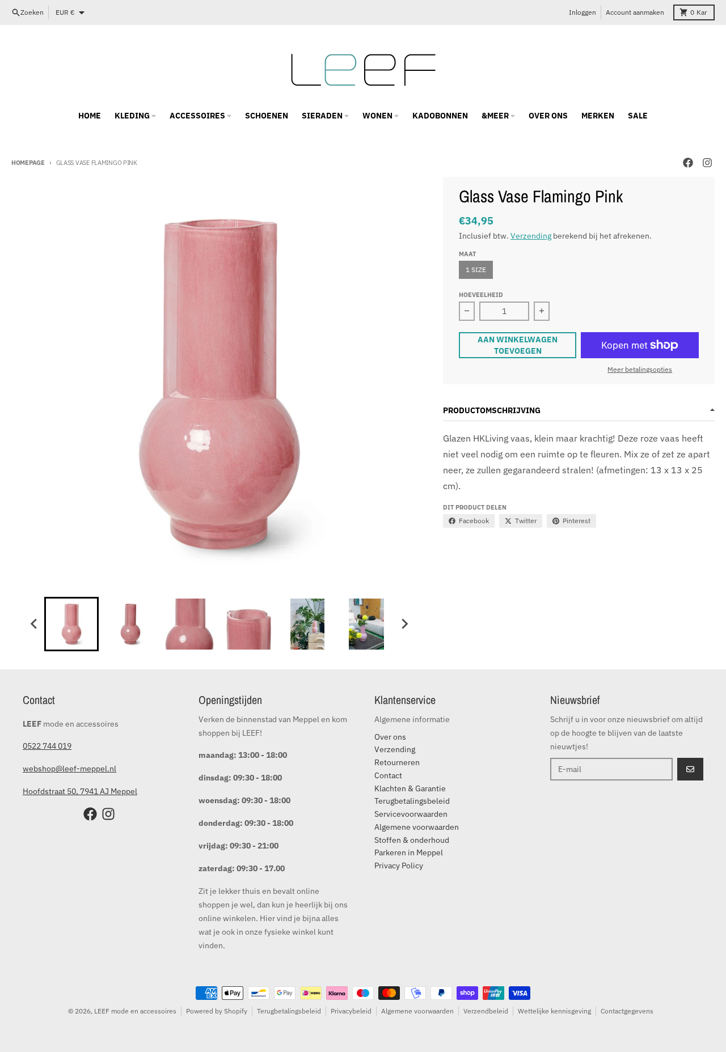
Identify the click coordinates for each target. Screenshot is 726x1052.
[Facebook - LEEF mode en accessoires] (688, 162)
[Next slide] (404, 624)
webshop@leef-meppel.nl (69, 768)
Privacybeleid (351, 1011)
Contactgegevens (627, 1011)
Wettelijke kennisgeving (554, 1011)
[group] (71, 624)
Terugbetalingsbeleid (289, 1011)
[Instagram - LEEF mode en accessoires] (707, 162)
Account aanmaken (635, 12)
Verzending (530, 236)
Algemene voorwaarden (417, 1011)
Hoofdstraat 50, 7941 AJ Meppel (80, 791)
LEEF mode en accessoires (135, 1011)
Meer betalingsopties (639, 369)
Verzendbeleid (485, 1011)
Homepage (28, 163)
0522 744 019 (47, 746)
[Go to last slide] (34, 624)
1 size (476, 269)
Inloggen (582, 12)
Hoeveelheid (481, 295)
